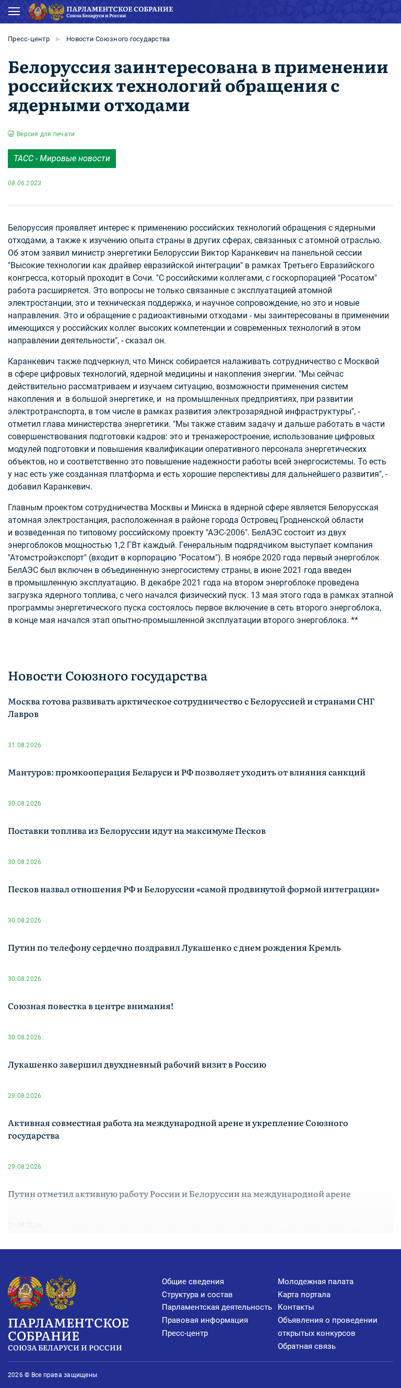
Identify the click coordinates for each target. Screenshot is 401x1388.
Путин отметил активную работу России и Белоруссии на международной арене (179, 1193)
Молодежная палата (315, 1281)
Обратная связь (307, 1346)
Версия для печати (46, 134)
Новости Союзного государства (118, 39)
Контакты (296, 1307)
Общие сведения (193, 1281)
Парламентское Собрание (68, 1333)
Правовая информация (205, 1320)
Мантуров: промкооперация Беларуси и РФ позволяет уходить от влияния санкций (186, 771)
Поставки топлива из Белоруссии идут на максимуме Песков (137, 830)
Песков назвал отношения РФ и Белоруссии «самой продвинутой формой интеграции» (194, 888)
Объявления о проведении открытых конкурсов (328, 1326)
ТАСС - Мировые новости (62, 158)
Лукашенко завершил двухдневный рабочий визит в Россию (137, 1064)
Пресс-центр (29, 39)
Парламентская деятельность (217, 1307)
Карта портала (304, 1294)
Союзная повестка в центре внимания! (90, 1005)
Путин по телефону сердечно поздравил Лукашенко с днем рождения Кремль (174, 947)
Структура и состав (197, 1294)
